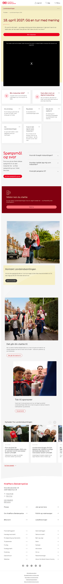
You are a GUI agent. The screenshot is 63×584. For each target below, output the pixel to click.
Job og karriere (41, 507)
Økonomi (7, 520)
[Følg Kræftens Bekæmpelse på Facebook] (23, 566)
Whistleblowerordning (31, 573)
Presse (6, 507)
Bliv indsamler (31, 34)
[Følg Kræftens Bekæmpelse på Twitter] (31, 566)
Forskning (7, 552)
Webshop (6, 559)
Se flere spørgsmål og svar (12, 176)
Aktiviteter (38, 548)
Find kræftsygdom (9, 531)
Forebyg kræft (8, 548)
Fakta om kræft (40, 534)
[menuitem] (37, 3)
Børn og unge (39, 538)
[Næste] (54, 422)
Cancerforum (8, 555)
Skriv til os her (11, 280)
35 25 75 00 (9, 493)
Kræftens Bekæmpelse (16, 483)
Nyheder (37, 545)
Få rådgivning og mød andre (12, 538)
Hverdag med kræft (10, 534)
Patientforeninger (40, 555)
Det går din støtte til (14, 355)
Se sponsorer (20, 411)
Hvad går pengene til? (37, 171)
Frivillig (6, 545)
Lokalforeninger (41, 520)
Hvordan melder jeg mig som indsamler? (40, 163)
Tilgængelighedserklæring (31, 579)
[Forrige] (50, 422)
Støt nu (31, 207)
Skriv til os (9, 496)
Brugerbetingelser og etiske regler (31, 575)
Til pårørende (8, 541)
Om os (37, 552)
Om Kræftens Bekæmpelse (14, 513)
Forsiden (5, 12)
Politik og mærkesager (43, 513)
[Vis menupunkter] (31, 8)
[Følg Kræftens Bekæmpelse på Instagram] (27, 566)
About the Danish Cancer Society (45, 559)
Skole (37, 541)
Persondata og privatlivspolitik (31, 577)
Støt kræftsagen (40, 531)
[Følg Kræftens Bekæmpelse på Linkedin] (36, 566)
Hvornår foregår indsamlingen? (41, 155)
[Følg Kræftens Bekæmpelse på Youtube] (40, 566)
